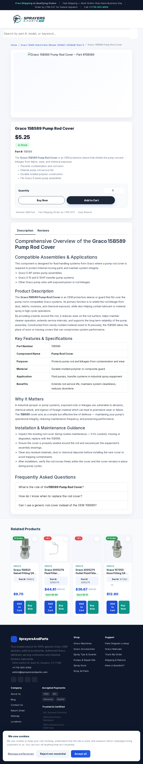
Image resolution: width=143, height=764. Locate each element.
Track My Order (113, 654)
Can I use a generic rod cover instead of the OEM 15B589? (58, 505)
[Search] (134, 33)
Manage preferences (21, 753)
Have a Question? (114, 665)
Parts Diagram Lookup (117, 643)
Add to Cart (91, 200)
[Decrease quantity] (107, 190)
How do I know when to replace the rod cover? (50, 496)
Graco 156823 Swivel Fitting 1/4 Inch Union (23, 571)
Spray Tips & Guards (85, 654)
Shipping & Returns (115, 660)
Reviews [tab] (43, 230)
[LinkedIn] (20, 679)
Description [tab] (25, 230)
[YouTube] (34, 679)
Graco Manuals (113, 649)
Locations (16, 721)
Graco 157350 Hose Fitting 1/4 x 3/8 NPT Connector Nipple (117, 571)
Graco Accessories (84, 649)
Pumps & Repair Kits (84, 660)
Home (14, 45)
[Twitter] (27, 679)
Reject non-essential (53, 753)
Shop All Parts (81, 671)
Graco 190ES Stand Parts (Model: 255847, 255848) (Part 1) (52, 45)
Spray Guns (80, 665)
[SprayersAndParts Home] (29, 19)
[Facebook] (13, 679)
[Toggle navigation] (125, 19)
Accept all (81, 753)
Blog (13, 699)
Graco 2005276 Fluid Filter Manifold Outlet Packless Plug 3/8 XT (55, 571)
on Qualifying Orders (35, 3)
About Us (16, 693)
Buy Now (42, 200)
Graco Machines (83, 643)
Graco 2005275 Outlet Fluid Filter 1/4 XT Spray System (86, 571)
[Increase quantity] (121, 190)
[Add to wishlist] (121, 200)
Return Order (18, 710)
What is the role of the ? (51, 487)
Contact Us (17, 704)
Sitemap (15, 716)
